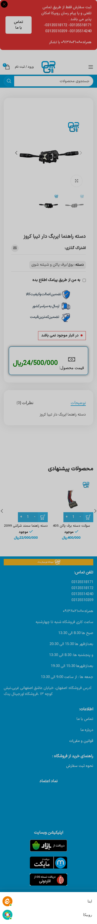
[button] (81, 153)
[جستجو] (9, 81)
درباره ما (87, 730)
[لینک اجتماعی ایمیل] (15, 248)
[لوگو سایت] (48, 67)
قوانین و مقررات (81, 741)
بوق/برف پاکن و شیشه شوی (52, 265)
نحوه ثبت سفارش (79, 766)
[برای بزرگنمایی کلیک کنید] (76, 181)
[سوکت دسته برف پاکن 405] (71, 500)
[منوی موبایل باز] (91, 67)
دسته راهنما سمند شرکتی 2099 (26, 525)
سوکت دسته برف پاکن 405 (71, 525)
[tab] (78, 403)
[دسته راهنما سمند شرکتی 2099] (26, 500)
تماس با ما (18, 25)
